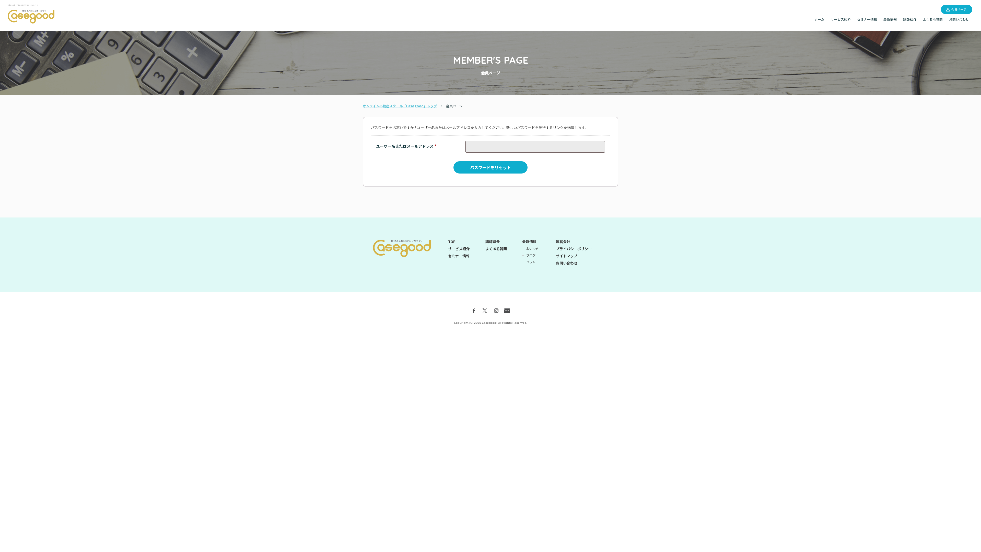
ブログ (530, 255)
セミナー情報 (867, 19)
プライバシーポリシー (574, 248)
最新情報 (890, 19)
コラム (530, 262)
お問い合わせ (959, 19)
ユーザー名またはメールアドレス (408, 147)
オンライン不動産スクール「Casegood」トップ (400, 105)
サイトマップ (566, 255)
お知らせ (532, 248)
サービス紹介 (841, 19)
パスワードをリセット (490, 167)
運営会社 (563, 241)
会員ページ (958, 9)
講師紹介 (909, 19)
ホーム (819, 19)
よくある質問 (933, 19)
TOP (452, 241)
